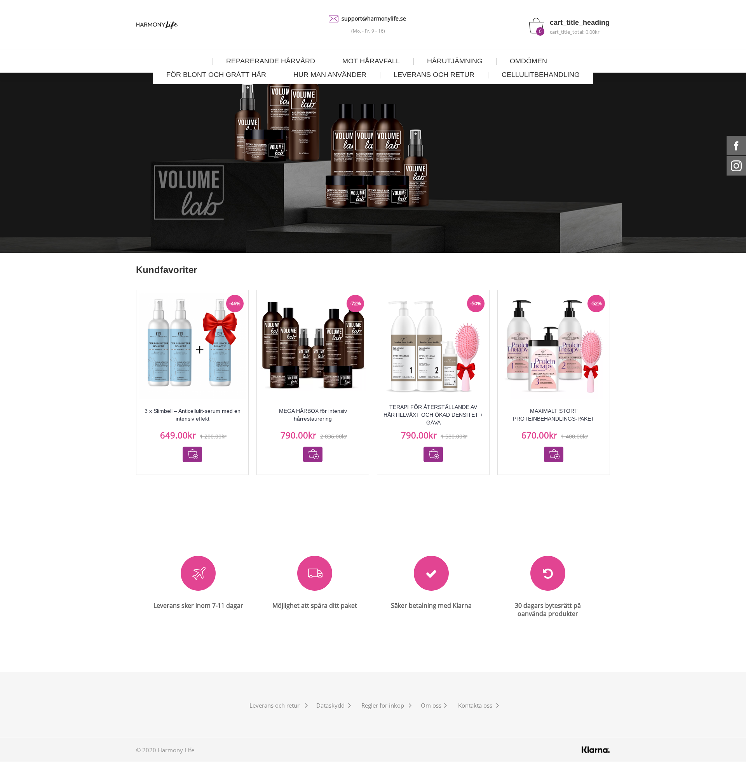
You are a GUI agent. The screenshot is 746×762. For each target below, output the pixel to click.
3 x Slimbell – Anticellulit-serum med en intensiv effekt (193, 415)
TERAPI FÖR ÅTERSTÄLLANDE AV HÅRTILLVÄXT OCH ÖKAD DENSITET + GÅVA (433, 415)
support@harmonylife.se (374, 18)
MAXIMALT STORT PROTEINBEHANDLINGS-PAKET (553, 415)
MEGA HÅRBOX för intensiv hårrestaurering (313, 415)
